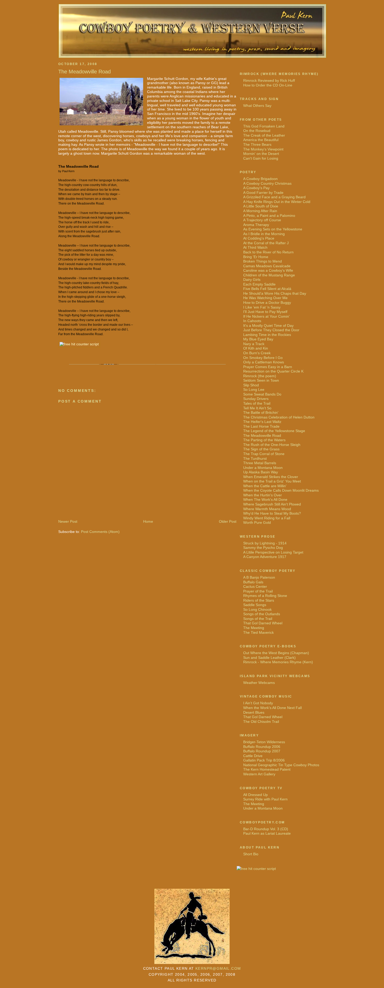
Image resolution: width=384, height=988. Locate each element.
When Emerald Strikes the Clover (270, 477)
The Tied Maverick (258, 632)
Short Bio (250, 854)
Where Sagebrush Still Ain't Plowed (272, 504)
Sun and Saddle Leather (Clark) (269, 657)
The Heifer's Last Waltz (262, 422)
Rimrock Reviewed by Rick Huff (269, 80)
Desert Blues (253, 712)
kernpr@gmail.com (218, 968)
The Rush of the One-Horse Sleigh (271, 445)
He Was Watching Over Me (265, 298)
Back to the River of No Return (268, 252)
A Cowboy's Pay (256, 188)
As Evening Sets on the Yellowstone (272, 229)
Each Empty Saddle (259, 284)
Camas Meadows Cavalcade (266, 266)
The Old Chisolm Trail (261, 721)
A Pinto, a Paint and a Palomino (269, 215)
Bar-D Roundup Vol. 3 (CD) (265, 829)
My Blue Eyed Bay (258, 339)
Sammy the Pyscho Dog (263, 547)
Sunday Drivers (256, 399)
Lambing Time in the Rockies (267, 335)
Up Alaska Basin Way (260, 472)
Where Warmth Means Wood (267, 509)
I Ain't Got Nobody (258, 703)
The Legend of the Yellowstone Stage (274, 431)
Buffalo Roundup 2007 (261, 751)
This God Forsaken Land (263, 126)
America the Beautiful (260, 140)
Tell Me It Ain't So (257, 408)
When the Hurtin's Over (262, 495)
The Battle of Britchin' (260, 412)
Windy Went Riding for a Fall (266, 518)
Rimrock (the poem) (259, 376)
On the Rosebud (256, 131)
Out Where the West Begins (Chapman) (276, 653)
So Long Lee (253, 389)
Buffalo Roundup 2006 (261, 747)
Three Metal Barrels (259, 463)
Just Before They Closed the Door (271, 330)
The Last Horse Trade (261, 426)
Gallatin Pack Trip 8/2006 (264, 760)
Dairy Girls (251, 279)
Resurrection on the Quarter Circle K (273, 371)
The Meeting (253, 628)
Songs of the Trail (257, 619)
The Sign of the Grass (261, 449)
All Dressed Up (255, 795)
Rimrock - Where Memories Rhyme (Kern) (278, 662)
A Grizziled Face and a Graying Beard (274, 197)
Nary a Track (253, 344)
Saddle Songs (254, 605)
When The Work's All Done (265, 499)
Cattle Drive (253, 756)
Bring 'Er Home (255, 257)
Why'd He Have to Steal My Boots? (272, 513)
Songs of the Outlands (261, 614)
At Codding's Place (258, 238)
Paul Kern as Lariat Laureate (267, 833)
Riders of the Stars (258, 600)
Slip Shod (251, 385)
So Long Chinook (257, 609)
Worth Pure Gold (257, 522)
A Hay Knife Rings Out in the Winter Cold (276, 202)
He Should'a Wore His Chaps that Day (274, 293)
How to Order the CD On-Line (267, 85)
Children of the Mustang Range (269, 275)
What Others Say (257, 105)
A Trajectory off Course (262, 220)
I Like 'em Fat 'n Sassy (262, 307)
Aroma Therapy (256, 225)
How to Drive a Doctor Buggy (267, 302)
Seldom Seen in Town (261, 380)
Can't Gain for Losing (260, 158)
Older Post (227, 521)
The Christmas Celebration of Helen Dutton (279, 417)
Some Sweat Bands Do (262, 394)
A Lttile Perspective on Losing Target (273, 552)
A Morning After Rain (260, 211)
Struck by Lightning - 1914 (265, 543)
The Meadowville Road (84, 71)
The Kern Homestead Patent (266, 769)
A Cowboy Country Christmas (267, 183)
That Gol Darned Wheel (262, 623)
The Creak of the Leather (264, 135)
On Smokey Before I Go (263, 358)
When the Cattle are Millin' (265, 486)
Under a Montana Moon (263, 468)
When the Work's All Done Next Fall (272, 708)
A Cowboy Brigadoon (260, 179)
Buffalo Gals (253, 582)
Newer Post (67, 521)
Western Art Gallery (259, 774)
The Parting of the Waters (264, 440)
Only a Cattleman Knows (263, 362)
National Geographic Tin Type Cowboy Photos (281, 765)
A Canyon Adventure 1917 (264, 557)
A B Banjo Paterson (259, 577)
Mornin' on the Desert (261, 154)
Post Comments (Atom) (100, 532)
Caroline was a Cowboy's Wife (268, 270)
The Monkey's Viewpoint (263, 149)
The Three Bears (257, 144)
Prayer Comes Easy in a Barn (267, 367)
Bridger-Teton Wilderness (264, 742)
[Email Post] (59, 369)
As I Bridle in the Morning (264, 234)
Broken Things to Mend (262, 261)
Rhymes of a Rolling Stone (265, 596)
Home (148, 521)
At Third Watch (255, 247)
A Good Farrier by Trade (263, 192)
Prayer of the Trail (258, 591)
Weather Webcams (259, 683)
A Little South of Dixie (260, 206)
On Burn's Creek (257, 353)
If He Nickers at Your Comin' (266, 316)
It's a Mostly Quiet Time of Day (268, 325)
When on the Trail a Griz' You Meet (272, 481)
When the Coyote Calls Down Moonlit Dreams (281, 490)
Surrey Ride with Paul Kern (265, 799)
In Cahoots (252, 321)
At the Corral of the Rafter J (266, 243)
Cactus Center (255, 586)
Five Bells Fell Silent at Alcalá (267, 289)
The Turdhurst (255, 458)
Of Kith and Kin (255, 348)
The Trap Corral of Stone (263, 454)
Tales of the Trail (256, 403)
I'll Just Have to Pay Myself (265, 312)
